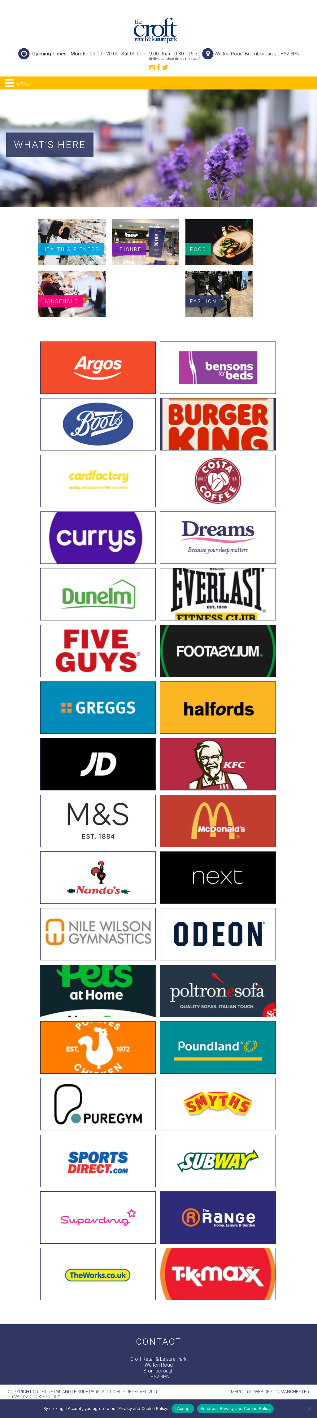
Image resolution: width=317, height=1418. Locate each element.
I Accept (183, 1408)
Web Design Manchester (281, 1391)
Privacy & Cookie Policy (34, 1396)
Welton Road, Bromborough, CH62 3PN (257, 54)
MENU (23, 84)
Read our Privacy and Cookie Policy (235, 1408)
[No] (309, 1409)
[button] (10, 83)
